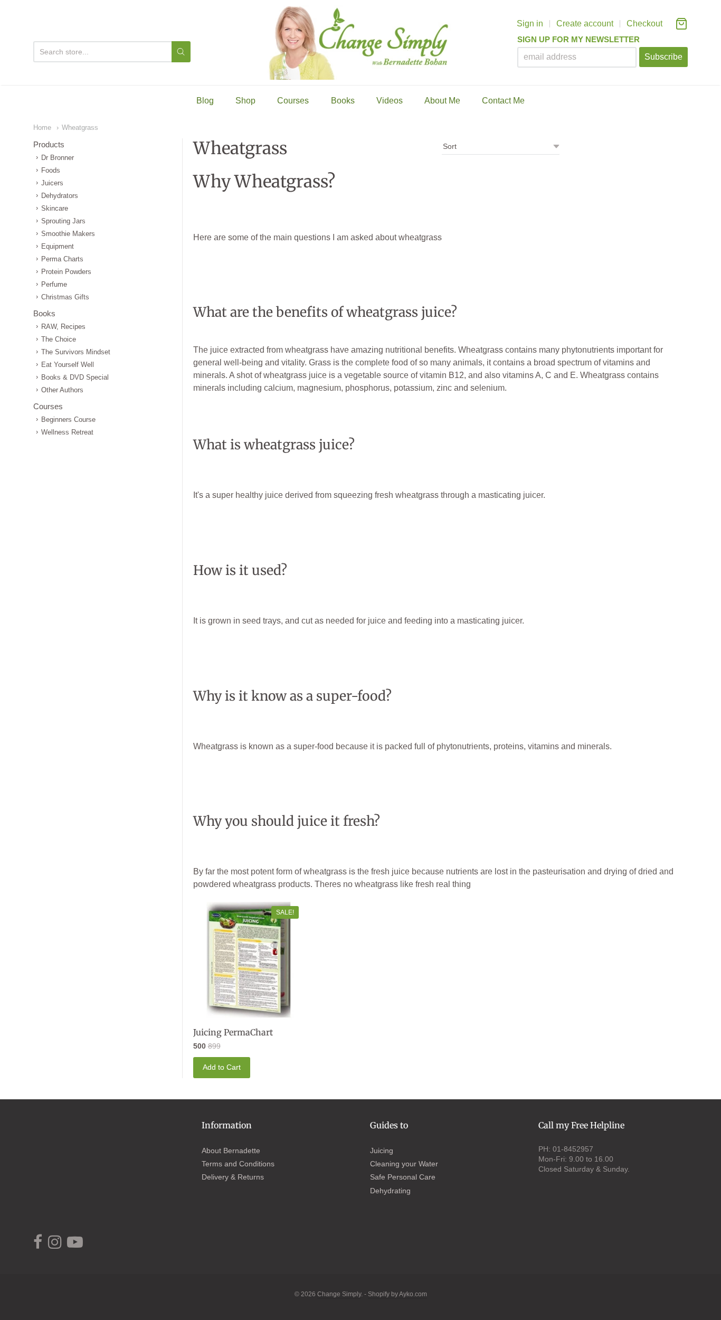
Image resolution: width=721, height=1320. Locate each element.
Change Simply (339, 1294)
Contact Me (503, 100)
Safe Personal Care (402, 1177)
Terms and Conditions (238, 1163)
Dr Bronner (57, 158)
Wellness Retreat (67, 432)
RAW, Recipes (63, 327)
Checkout (644, 23)
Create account (584, 23)
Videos (389, 100)
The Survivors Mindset (75, 352)
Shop (245, 100)
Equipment (57, 246)
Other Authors (62, 390)
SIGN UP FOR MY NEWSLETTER (578, 39)
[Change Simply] (361, 42)
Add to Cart (222, 1067)
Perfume (54, 284)
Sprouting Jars (63, 221)
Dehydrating (390, 1190)
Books (343, 100)
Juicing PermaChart (233, 1032)
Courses (293, 100)
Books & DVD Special (75, 377)
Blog (205, 100)
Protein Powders (66, 272)
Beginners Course (68, 419)
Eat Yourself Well (67, 365)
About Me (442, 100)
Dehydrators (59, 196)
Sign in (530, 23)
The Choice (58, 339)
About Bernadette (231, 1150)
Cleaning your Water (404, 1163)
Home (42, 127)
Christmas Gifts (65, 297)
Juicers (52, 183)
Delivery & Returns (233, 1177)
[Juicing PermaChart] (248, 961)
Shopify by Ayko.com (397, 1294)
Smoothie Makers (68, 234)
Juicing (381, 1150)
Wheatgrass (80, 127)
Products (48, 144)
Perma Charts (62, 259)
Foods (50, 170)
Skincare (54, 208)
